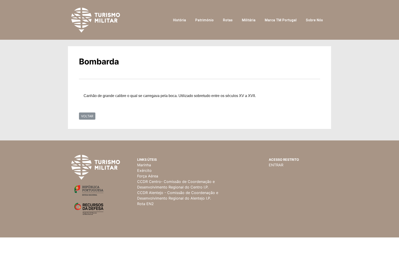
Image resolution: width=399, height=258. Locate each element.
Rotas (228, 20)
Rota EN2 (145, 203)
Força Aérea (147, 176)
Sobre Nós (314, 20)
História (179, 20)
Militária (249, 20)
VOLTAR (87, 116)
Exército (144, 170)
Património (204, 20)
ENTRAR (276, 165)
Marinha (144, 165)
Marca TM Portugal (281, 20)
